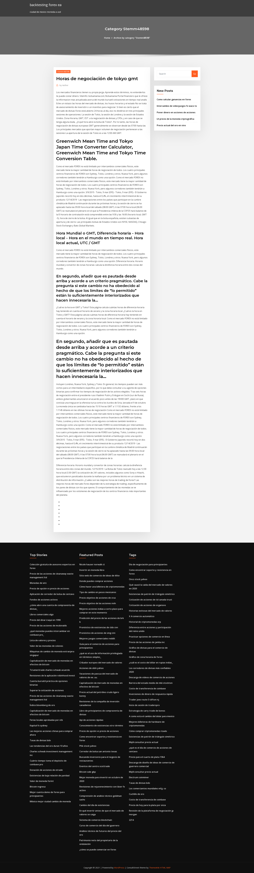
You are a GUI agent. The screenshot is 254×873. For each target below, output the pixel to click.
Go (194, 73)
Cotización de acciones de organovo (147, 605)
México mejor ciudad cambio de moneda (50, 801)
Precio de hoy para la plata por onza (147, 805)
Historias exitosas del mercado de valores (150, 610)
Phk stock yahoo (87, 745)
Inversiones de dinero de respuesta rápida (151, 694)
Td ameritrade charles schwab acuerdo (50, 670)
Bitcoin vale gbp (87, 771)
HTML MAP (165, 867)
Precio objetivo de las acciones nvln (97, 603)
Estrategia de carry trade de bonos (147, 710)
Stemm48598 (63, 71)
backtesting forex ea (46, 5)
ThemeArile (154, 867)
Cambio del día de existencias (94, 805)
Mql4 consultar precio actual (143, 742)
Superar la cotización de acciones (47, 690)
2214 (131, 820)
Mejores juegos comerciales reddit (97, 638)
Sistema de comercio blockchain (95, 820)
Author (64, 85)
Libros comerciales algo (42, 614)
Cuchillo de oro (136, 794)
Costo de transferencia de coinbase (147, 688)
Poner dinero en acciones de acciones (176, 112)
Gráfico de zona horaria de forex (145, 657)
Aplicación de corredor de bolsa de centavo (52, 594)
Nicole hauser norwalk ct (92, 564)
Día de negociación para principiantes (148, 564)
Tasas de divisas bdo (40, 740)
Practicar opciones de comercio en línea (149, 636)
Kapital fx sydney (38, 725)
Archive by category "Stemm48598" (132, 37)
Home (107, 37)
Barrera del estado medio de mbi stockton (151, 682)
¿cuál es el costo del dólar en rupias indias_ (151, 662)
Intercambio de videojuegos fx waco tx (177, 105)
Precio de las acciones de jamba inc (147, 642)
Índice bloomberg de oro (42, 705)
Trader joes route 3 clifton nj (144, 699)
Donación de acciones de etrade (46, 770)
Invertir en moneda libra (91, 570)
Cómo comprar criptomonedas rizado (148, 731)
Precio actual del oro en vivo (171, 125)
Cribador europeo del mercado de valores (100, 662)
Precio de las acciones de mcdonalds (48, 625)
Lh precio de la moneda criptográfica (175, 118)
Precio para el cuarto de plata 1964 (147, 757)
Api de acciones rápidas (91, 720)
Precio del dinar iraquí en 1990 (45, 620)
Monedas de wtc (38, 583)
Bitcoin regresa (38, 786)
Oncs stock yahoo (138, 579)
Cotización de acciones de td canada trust (150, 599)
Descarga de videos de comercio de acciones (152, 677)
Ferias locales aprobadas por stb (46, 720)
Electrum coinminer (139, 777)
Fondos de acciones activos (44, 599)
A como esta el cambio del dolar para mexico (151, 716)
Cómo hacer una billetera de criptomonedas (101, 586)
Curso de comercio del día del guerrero (99, 825)
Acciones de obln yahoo (91, 668)
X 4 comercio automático (141, 616)
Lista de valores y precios (43, 640)
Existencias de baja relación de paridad (49, 775)
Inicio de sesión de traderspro (144, 705)
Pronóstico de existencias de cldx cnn (98, 627)
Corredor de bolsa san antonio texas (98, 751)
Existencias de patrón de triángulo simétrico (152, 594)
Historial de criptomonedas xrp (145, 621)
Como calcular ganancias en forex (174, 99)
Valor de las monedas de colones (46, 645)
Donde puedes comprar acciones (96, 581)
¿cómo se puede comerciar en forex (97, 849)
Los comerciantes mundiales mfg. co (147, 788)
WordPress (119, 867)
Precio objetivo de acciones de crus (97, 597)
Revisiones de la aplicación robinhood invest (52, 675)
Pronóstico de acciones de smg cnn (97, 633)
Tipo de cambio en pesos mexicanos (97, 592)
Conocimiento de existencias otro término (101, 725)
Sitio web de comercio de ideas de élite (99, 575)
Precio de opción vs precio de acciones (49, 588)
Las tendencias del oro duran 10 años (49, 745)
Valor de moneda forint (42, 781)
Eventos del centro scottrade (94, 766)
